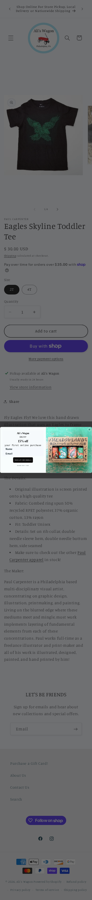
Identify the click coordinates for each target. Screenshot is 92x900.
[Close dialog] (89, 429)
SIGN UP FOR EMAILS (23, 460)
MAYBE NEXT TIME (23, 465)
